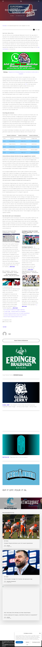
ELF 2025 (4, 326)
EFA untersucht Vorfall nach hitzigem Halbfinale (14, 309)
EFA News (16, 612)
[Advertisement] (21, 421)
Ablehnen (27, 642)
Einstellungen (6, 644)
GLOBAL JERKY (6, 404)
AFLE (5, 612)
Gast (13, 15)
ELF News (21, 6)
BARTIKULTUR (6, 457)
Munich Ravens (27, 612)
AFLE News (9, 612)
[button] (39, 633)
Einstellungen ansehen (36, 642)
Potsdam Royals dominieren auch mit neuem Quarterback (17, 313)
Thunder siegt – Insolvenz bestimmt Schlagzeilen (14, 311)
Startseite (5, 25)
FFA (26, 84)
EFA (13, 612)
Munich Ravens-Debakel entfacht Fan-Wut (13, 316)
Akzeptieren (19, 642)
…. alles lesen (12, 266)
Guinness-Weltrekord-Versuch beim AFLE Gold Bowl (15, 314)
